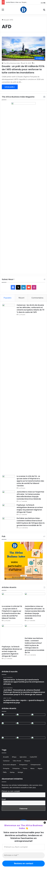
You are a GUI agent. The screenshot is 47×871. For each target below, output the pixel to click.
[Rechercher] (44, 10)
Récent (21, 298)
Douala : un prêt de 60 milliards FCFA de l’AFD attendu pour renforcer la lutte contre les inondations (23, 69)
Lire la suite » (10, 87)
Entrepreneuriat (35, 764)
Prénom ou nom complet (11, 791)
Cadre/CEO (33, 757)
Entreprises (16, 768)
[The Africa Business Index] (23, 9)
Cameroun (6, 761)
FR (44, 3)
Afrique (14, 757)
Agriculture (23, 757)
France (25, 768)
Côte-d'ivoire (17, 761)
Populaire (7, 298)
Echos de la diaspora (9, 764)
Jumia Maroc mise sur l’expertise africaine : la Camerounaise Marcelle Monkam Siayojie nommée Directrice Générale (30, 495)
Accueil (6, 20)
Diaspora (27, 761)
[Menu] (3, 10)
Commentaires (37, 298)
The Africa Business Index (12, 63)
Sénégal (20, 772)
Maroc (32, 768)
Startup (12, 772)
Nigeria (40, 768)
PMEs (5, 772)
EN (42, 3)
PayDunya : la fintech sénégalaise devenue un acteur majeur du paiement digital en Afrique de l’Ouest (30, 508)
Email (4, 799)
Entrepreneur (23, 764)
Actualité (6, 757)
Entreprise (6, 768)
